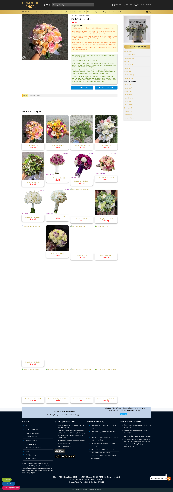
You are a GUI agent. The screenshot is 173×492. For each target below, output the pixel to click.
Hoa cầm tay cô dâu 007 (81, 181)
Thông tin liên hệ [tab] (34, 95)
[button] (146, 12)
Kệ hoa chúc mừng (92, 11)
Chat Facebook (9, 484)
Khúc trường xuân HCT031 (33, 399)
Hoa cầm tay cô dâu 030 (57, 253)
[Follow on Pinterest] (73, 456)
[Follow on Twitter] (47, 5)
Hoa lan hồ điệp (55, 11)
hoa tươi (41, 466)
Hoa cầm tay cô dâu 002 (32, 217)
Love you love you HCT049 (82, 145)
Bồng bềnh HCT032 (106, 255)
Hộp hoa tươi (128, 111)
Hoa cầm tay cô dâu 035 (32, 362)
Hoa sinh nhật (33, 11)
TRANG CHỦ (25, 11)
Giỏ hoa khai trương (130, 55)
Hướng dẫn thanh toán (32, 433)
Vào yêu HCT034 (82, 255)
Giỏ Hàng (28, 451)
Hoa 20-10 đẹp (128, 95)
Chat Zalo (7, 480)
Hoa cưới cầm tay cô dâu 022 (82, 399)
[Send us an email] (49, 5)
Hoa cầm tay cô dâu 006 (106, 177)
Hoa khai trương (44, 11)
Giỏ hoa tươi (81, 11)
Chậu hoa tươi (128, 104)
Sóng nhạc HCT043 (33, 182)
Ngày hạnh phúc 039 (106, 219)
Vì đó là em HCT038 (82, 219)
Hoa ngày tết (128, 88)
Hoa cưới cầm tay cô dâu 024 (106, 399)
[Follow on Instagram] (44, 5)
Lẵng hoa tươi (128, 114)
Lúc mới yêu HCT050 (57, 145)
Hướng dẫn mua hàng (32, 429)
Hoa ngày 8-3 (128, 85)
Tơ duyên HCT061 (32, 145)
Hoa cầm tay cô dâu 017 (57, 217)
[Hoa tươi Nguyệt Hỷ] (30, 5)
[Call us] (70, 456)
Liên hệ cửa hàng (31, 455)
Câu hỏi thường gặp (31, 436)
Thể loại (126, 61)
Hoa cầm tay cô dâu (130, 81)
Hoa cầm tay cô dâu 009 (57, 178)
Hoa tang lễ (64, 11)
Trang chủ (74, 15)
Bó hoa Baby (103, 11)
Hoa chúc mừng (129, 58)
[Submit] (92, 4)
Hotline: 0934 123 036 (11, 488)
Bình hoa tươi (128, 101)
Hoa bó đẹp (73, 11)
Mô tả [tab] (25, 95)
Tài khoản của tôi (31, 458)
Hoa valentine (128, 98)
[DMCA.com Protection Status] (59, 451)
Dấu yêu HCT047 (106, 145)
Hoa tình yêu (128, 91)
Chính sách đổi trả (31, 444)
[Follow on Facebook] (42, 5)
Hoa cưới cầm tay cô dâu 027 (57, 399)
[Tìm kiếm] (149, 12)
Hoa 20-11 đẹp (128, 78)
